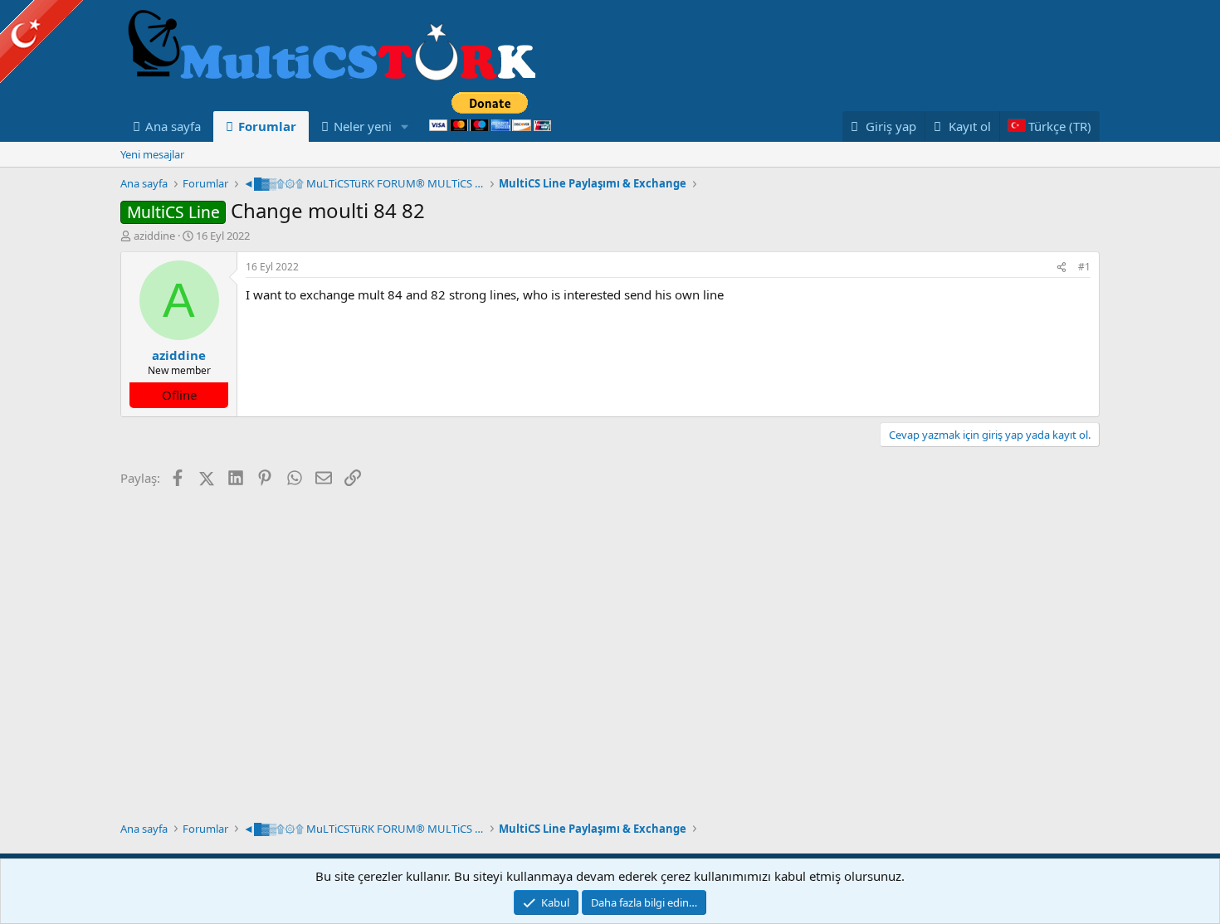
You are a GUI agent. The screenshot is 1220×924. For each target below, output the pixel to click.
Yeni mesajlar (152, 154)
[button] (405, 126)
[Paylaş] (1061, 267)
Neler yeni (363, 126)
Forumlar (267, 126)
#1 (1084, 267)
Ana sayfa (173, 126)
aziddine (154, 235)
